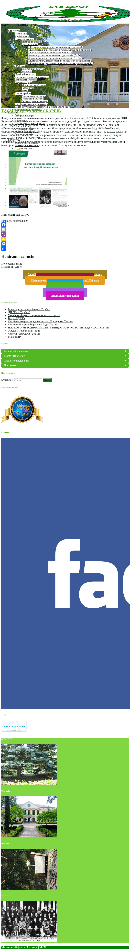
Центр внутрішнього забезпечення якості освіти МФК (42, 107)
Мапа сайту (14, 336)
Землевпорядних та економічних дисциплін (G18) (54, 55)
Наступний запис (11, 266)
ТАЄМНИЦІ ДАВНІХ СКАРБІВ (31, 111)
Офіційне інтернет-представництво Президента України (40, 321)
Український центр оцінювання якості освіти (34, 315)
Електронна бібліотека (33, 69)
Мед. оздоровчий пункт (34, 85)
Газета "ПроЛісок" (14, 355)
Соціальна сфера (23, 82)
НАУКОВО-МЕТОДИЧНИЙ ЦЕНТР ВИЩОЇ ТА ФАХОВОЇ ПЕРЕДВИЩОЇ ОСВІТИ (58, 327)
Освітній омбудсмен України (24, 333)
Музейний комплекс (25, 74)
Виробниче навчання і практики (31, 104)
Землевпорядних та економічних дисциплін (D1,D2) (55, 58)
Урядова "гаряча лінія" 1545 (24, 330)
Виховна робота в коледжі (35, 101)
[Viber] (65, 234)
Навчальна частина (24, 39)
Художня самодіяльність (34, 96)
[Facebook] (65, 224)
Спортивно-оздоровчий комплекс (32, 77)
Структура (14, 30)
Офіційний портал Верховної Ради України (33, 324)
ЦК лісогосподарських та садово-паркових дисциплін (55, 47)
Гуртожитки (28, 88)
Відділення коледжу (32, 42)
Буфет (25, 90)
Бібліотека (20, 66)
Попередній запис (11, 263)
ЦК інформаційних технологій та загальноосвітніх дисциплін (60, 50)
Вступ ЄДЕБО (16, 318)
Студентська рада (23, 148)
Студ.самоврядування (16, 360)
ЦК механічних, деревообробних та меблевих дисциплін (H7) (60, 60)
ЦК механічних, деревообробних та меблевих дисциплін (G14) (60, 63)
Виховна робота (23, 93)
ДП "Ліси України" (19, 312)
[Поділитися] (65, 248)
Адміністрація (22, 36)
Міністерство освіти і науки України (29, 309)
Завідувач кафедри (24, 115)
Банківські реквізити (16, 351)
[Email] (65, 229)
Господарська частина (26, 79)
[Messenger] (65, 243)
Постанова (10, 365)
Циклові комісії (30, 44)
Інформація (21, 33)
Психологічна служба (33, 98)
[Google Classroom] (65, 239)
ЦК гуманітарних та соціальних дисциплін (50, 52)
